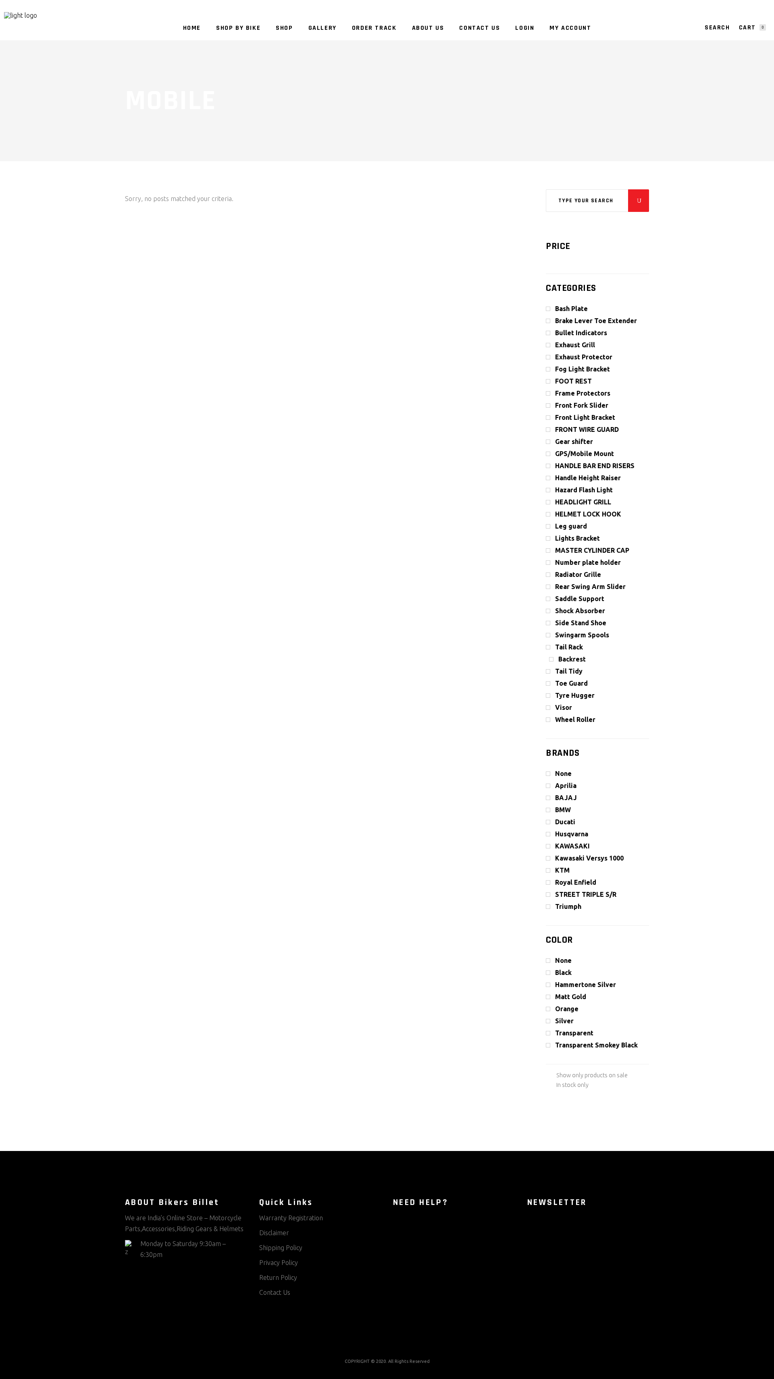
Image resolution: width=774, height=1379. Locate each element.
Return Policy (278, 1277)
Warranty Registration (291, 1217)
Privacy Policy (278, 1262)
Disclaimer (274, 1232)
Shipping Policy (280, 1247)
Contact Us (274, 1292)
